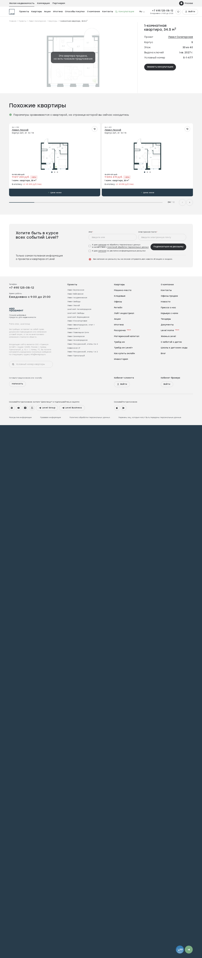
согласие (102, 245)
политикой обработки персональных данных (128, 247)
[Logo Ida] (16, 310)
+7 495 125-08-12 (162, 10)
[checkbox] (119, 246)
